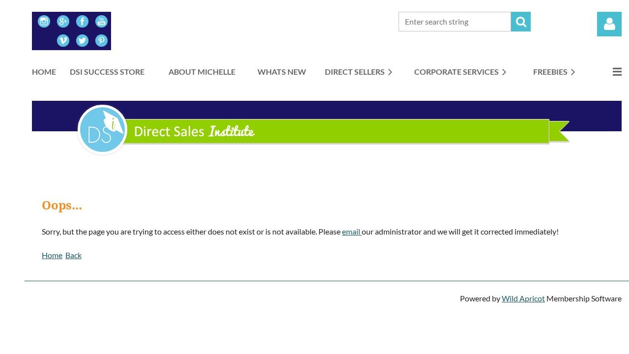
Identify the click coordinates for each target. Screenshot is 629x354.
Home (52, 255)
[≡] (607, 71)
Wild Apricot (523, 298)
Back (73, 255)
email (352, 231)
